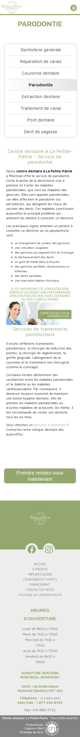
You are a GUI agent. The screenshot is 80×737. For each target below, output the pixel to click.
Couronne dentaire (40, 73)
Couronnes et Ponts (40, 579)
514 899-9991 (50, 698)
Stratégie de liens (31, 732)
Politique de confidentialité (40, 595)
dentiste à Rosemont (50, 425)
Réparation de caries (40, 61)
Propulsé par (34, 724)
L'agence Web (33, 728)
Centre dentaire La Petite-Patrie (25, 718)
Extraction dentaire (41, 96)
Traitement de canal (40, 108)
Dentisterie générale (40, 49)
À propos (40, 569)
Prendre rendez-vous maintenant (40, 476)
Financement (40, 584)
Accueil (40, 564)
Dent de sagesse (40, 131)
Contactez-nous (40, 589)
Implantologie (40, 574)
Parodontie (41, 84)
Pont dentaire (40, 119)
